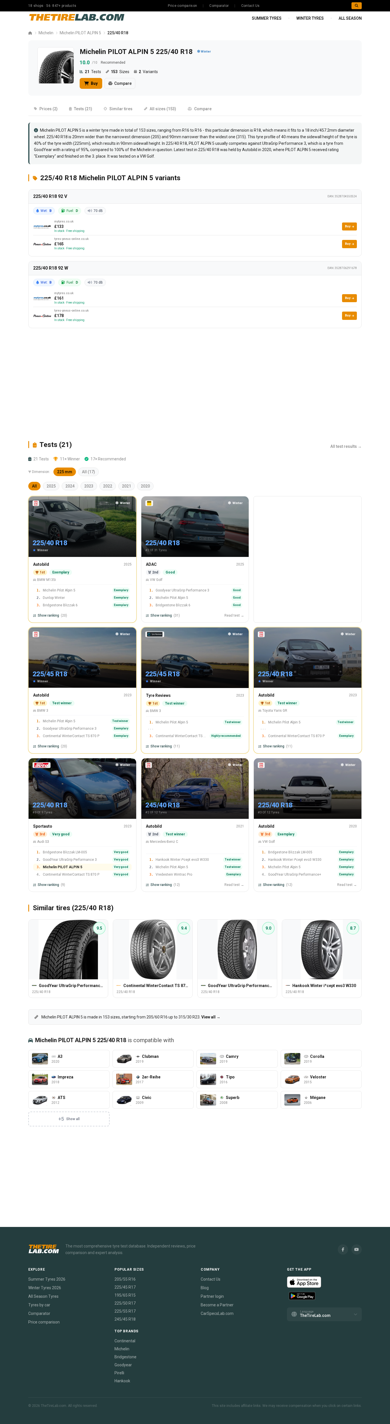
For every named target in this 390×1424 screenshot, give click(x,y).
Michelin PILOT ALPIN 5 (80, 33)
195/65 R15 (125, 1295)
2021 (126, 486)
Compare (123, 83)
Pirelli (119, 1373)
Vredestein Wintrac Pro (174, 875)
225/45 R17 (125, 1287)
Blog (205, 1287)
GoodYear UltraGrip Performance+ (294, 875)
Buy (94, 83)
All (34, 486)
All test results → (346, 446)
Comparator (219, 6)
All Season (350, 18)
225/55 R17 (125, 1311)
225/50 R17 (125, 1303)
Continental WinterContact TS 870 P (71, 736)
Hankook (122, 1381)
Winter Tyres (310, 18)
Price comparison (182, 6)
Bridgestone (125, 1357)
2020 (145, 486)
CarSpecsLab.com (217, 1313)
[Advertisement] (195, 384)
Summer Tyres (267, 18)
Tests (93, 71)
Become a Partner (217, 1305)
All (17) (88, 472)
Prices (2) (48, 109)
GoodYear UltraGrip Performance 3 (70, 860)
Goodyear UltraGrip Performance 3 (182, 590)
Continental (124, 1341)
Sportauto (42, 826)
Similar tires (120, 109)
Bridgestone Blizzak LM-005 (65, 852)
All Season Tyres (43, 1296)
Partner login (212, 1296)
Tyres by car (39, 1305)
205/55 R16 (125, 1279)
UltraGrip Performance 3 (284, 143)
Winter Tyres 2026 (44, 1287)
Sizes (120, 71)
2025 (51, 486)
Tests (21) (83, 109)
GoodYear (43, 149)
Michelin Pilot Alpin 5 (59, 590)
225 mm (64, 472)
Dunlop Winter (54, 598)
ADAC (151, 564)
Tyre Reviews (158, 695)
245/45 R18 (125, 1319)
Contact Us (250, 6)
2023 (88, 486)
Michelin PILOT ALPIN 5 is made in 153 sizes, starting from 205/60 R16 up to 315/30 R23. (130, 1017)
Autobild (41, 564)
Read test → (234, 615)
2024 (70, 486)
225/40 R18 (176, 143)
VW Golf (147, 156)
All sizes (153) (163, 109)
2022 (107, 486)
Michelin (46, 33)
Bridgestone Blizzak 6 (60, 605)
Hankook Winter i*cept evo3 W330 (182, 860)
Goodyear (123, 1365)
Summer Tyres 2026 (46, 1279)
